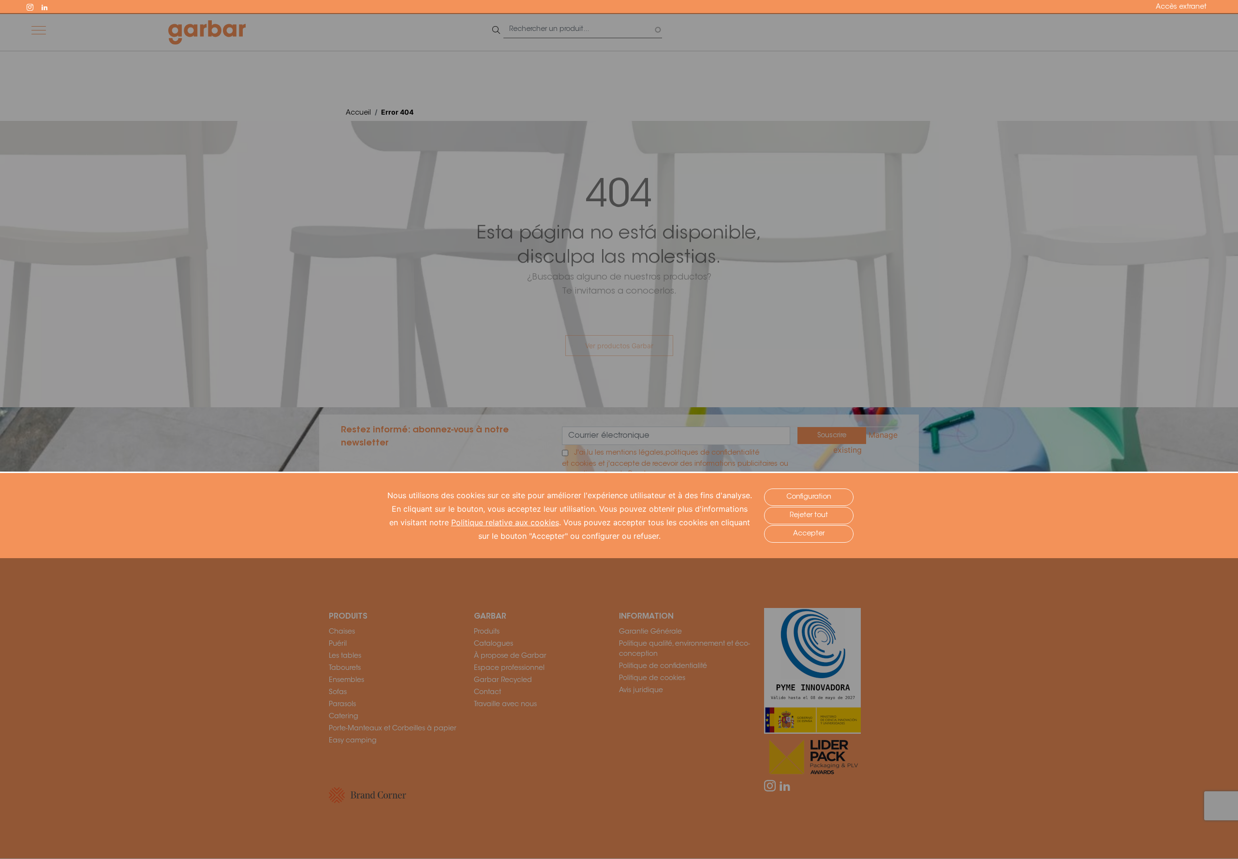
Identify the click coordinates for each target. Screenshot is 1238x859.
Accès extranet (1181, 7)
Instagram (34, 6)
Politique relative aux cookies (505, 522)
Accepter (809, 534)
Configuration (808, 497)
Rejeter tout (809, 515)
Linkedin (49, 6)
